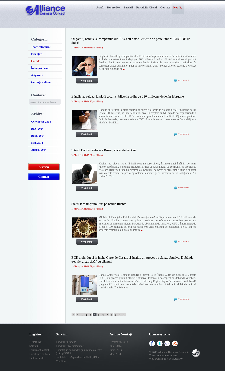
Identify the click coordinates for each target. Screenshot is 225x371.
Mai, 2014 (37, 142)
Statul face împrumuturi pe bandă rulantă (98, 204)
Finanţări (36, 53)
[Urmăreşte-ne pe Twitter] (160, 345)
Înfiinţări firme (40, 68)
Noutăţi (100, 47)
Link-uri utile (36, 358)
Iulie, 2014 (37, 128)
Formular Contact (39, 349)
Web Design (156, 358)
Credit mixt (62, 361)
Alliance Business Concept (173, 352)
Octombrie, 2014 (41, 121)
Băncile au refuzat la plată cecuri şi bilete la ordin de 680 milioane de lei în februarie (127, 96)
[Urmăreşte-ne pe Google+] (167, 345)
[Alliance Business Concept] (45, 18)
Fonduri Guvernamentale (70, 345)
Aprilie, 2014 (38, 149)
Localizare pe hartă (39, 354)
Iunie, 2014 (37, 135)
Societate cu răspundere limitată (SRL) (77, 357)
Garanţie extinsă (41, 82)
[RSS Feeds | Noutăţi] (175, 345)
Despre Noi (35, 341)
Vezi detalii (87, 80)
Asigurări (37, 75)
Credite (35, 61)
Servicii (33, 345)
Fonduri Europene (66, 341)
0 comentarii (183, 80)
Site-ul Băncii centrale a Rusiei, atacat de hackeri (103, 150)
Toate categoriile (41, 46)
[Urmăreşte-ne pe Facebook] (152, 345)
